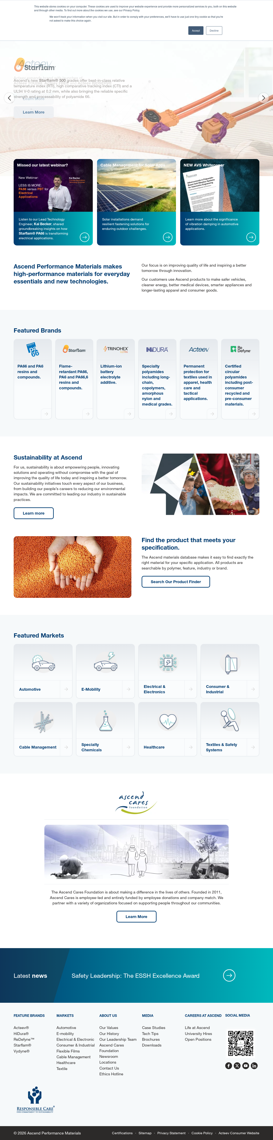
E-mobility (65, 1033)
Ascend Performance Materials (54, 1133)
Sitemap (145, 1133)
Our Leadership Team (117, 1039)
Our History (109, 1033)
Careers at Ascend (203, 1015)
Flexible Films (68, 1051)
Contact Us (109, 1068)
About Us (108, 1015)
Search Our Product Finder (176, 581)
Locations (107, 1062)
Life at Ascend (197, 1027)
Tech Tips (150, 1033)
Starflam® (22, 1045)
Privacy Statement (171, 1133)
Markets (65, 1015)
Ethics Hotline (111, 1073)
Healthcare (66, 1062)
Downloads (151, 1045)
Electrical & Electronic (75, 1039)
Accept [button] (196, 30)
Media (147, 1015)
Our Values (108, 1027)
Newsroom (108, 1056)
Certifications (122, 1133)
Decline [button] (214, 30)
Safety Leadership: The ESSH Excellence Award (136, 975)
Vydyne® (21, 1051)
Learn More (34, 98)
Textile (62, 1068)
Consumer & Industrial (76, 1045)
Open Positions (198, 1039)
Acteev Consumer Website (239, 1133)
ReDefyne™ (24, 1039)
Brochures (151, 1039)
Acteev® (21, 1027)
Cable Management (74, 1056)
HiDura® (21, 1033)
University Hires (198, 1033)
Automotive (66, 1027)
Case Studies (153, 1027)
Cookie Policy (202, 1133)
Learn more (34, 513)
